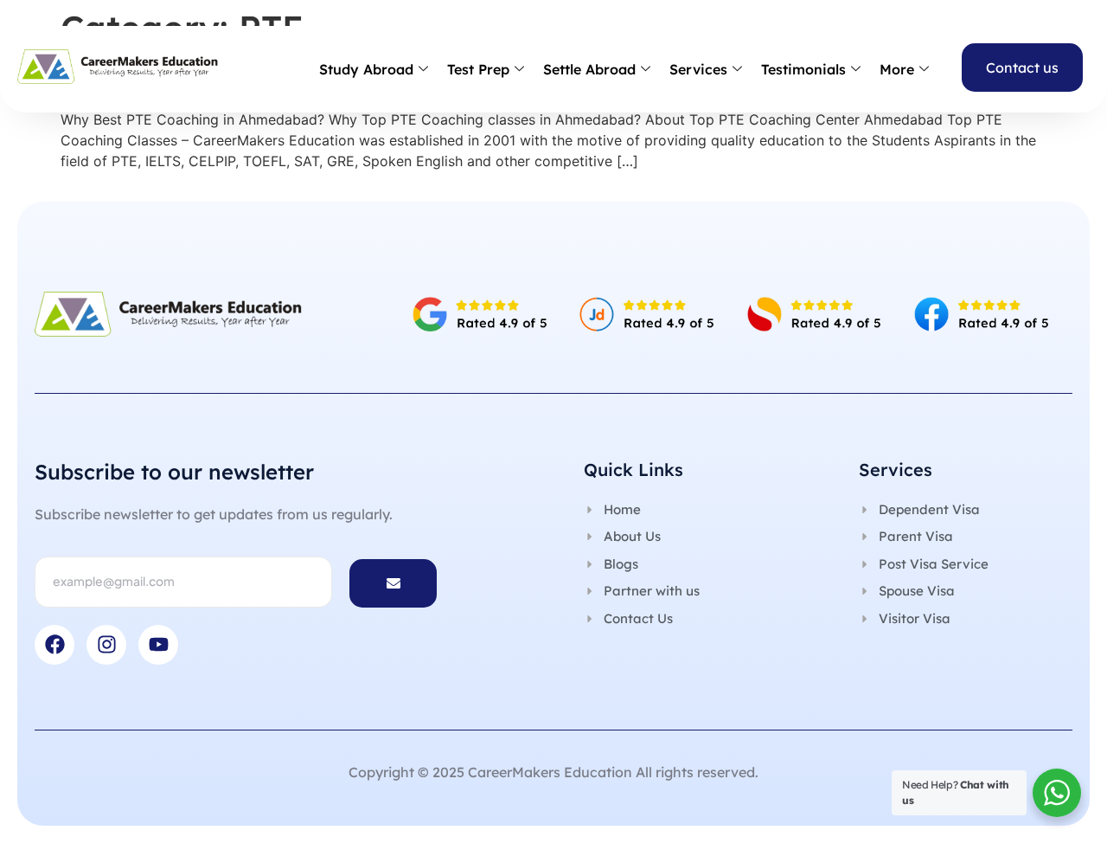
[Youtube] (158, 645)
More (897, 69)
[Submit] (393, 583)
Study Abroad (366, 69)
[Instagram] (106, 645)
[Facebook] (54, 645)
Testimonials (803, 69)
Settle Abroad (589, 69)
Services (698, 69)
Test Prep (478, 69)
